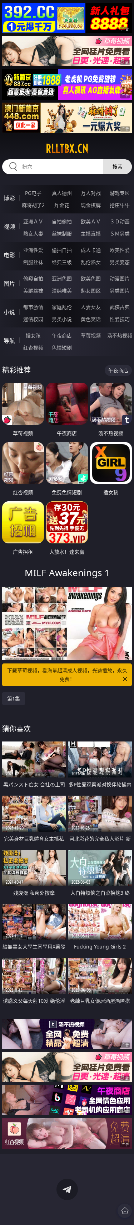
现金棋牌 (91, 205)
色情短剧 (62, 347)
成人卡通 (91, 250)
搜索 (118, 166)
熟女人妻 (33, 233)
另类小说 (62, 319)
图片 (9, 284)
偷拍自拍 (62, 250)
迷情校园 (33, 319)
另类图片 (120, 290)
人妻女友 (91, 307)
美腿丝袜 (33, 290)
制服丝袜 (33, 262)
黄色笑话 (91, 319)
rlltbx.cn (67, 148)
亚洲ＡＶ (33, 221)
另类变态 (120, 262)
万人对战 (91, 193)
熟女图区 (91, 290)
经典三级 (62, 262)
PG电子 (33, 193)
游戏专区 (120, 193)
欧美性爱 (120, 250)
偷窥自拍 (33, 278)
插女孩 (33, 335)
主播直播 (91, 233)
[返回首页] (125, 1211)
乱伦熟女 (91, 262)
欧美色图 (91, 278)
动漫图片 (120, 278)
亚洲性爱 (33, 250)
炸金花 (61, 205)
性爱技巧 (120, 319)
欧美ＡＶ (91, 221)
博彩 (9, 198)
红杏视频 (33, 347)
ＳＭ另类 (120, 233)
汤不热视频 (119, 335)
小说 (9, 312)
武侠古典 (120, 307)
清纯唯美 (62, 290)
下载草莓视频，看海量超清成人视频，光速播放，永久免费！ (67, 674)
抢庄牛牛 (120, 205)
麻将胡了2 (33, 205)
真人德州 (62, 193)
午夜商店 (62, 335)
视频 (9, 227)
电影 (9, 255)
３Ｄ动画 (120, 221)
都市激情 (33, 307)
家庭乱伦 (62, 307)
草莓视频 (91, 335)
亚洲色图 (62, 278)
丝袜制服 (62, 233)
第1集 (13, 698)
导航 (9, 341)
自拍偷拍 (62, 221)
